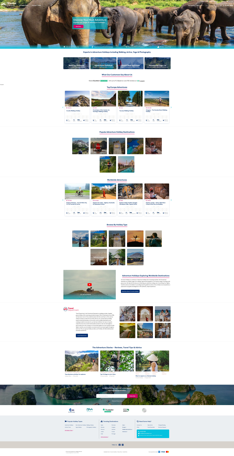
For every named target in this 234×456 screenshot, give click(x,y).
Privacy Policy (119, 451)
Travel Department (82, 335)
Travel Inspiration (68, 372)
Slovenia (102, 427)
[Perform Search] (220, 5)
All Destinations (104, 437)
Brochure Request (162, 427)
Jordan (102, 431)
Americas (124, 431)
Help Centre (199, 5)
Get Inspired (191, 5)
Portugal (113, 434)
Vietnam (113, 429)
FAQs (138, 427)
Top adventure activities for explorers (75, 374)
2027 (79, 114)
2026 (74, 114)
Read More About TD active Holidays (130, 291)
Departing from (204, 1)
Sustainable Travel (107, 451)
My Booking (230, 1)
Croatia (113, 431)
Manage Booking (162, 425)
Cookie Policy (125, 451)
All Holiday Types (69, 430)
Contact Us (139, 425)
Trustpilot (2, 84)
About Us (223, 1)
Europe (124, 427)
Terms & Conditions (113, 451)
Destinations (23, 5)
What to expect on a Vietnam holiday (146, 376)
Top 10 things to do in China (108, 374)
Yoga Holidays (79, 427)
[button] (89, 284)
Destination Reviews (138, 373)
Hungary (113, 427)
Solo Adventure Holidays (81, 425)
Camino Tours (68, 427)
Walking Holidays (90, 425)
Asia (123, 425)
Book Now (78, 26)
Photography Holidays (91, 427)
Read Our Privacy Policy (117, 401)
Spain (102, 425)
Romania (113, 425)
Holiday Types (36, 5)
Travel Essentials (151, 427)
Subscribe (132, 396)
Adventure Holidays (69, 425)
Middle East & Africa (127, 429)
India (102, 434)
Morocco (102, 429)
